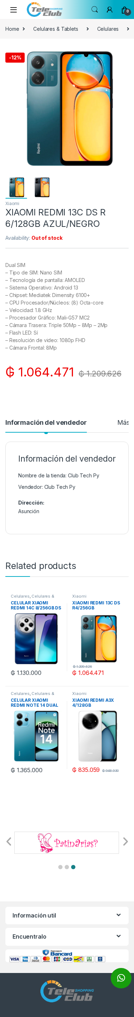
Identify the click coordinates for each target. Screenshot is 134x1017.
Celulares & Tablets (55, 29)
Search (95, 10)
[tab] (46, 425)
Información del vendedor (46, 422)
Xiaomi (12, 203)
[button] (60, 867)
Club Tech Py (59, 487)
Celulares (108, 29)
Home (12, 29)
